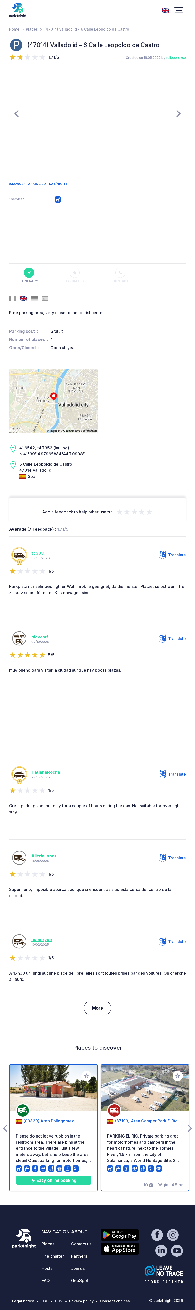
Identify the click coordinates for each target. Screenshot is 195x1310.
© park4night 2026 (166, 1300)
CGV (59, 1301)
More (97, 1008)
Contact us (81, 1243)
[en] (165, 10)
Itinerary (29, 281)
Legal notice (23, 1301)
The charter (53, 1256)
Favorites (75, 281)
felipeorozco (176, 58)
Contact (120, 281)
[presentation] (16, 113)
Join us (78, 1268)
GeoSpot (79, 1280)
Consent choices (115, 1301)
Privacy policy (81, 1301)
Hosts (47, 1268)
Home (14, 29)
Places (32, 29)
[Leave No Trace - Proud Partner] (164, 1274)
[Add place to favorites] (86, 1076)
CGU (44, 1301)
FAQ (46, 1280)
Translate (177, 554)
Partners (79, 1256)
